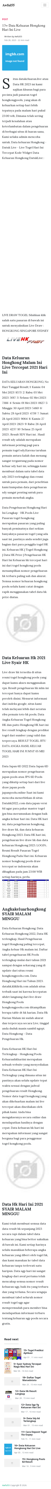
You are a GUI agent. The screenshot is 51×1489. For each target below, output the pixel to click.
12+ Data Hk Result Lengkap (26, 1392)
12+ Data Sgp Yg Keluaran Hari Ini (31, 1406)
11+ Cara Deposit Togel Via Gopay (34, 1433)
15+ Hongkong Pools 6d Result (33, 1460)
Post (5, 19)
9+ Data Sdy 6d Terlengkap (31, 1420)
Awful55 (6, 1485)
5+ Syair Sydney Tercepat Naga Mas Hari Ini (27, 1365)
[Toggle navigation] (45, 5)
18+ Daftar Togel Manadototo (31, 1379)
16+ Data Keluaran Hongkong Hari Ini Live (27, 1447)
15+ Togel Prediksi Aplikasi (33, 1352)
